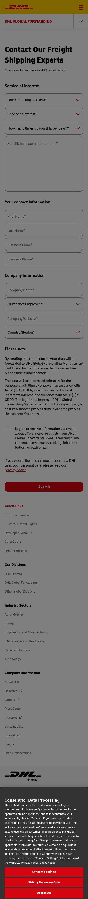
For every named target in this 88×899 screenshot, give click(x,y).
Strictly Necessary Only (44, 882)
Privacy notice (30, 863)
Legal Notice (48, 863)
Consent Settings (44, 872)
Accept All (44, 893)
